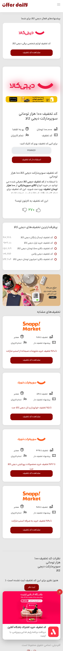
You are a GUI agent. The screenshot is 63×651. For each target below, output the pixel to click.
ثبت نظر (31, 587)
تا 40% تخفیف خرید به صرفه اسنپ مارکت (31, 521)
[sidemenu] (58, 5)
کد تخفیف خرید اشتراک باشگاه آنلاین (27, 627)
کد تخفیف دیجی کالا (33, 182)
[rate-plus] (38, 210)
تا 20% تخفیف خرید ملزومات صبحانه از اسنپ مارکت (31, 351)
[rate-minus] (24, 210)
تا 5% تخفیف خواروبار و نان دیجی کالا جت (32, 408)
